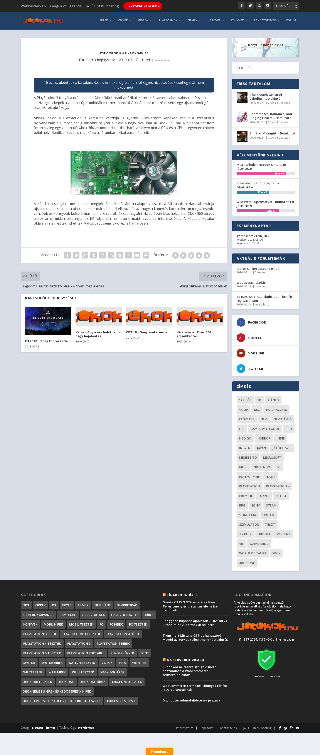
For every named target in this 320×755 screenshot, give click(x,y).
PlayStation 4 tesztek (42, 643)
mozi (243, 467)
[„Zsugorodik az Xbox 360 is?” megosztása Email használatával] (137, 255)
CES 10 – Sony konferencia (146, 332)
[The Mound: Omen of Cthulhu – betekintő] (242, 97)
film (264, 419)
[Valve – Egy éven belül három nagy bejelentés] (99, 316)
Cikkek (123, 20)
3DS (26, 605)
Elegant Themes (44, 728)
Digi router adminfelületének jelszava (191, 700)
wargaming (259, 544)
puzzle (263, 496)
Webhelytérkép (33, 6)
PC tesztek (283, 103)
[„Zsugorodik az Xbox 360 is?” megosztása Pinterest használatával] (102, 255)
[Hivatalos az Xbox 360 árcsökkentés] (200, 316)
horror (264, 438)
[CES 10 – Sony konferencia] (149, 316)
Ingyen (245, 448)
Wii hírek (139, 663)
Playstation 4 (278, 486)
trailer (245, 534)
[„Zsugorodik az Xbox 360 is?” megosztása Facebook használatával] (67, 255)
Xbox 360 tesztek (37, 682)
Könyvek (237, 20)
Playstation (249, 486)
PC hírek (116, 624)
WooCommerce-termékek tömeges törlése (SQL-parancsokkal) (195, 688)
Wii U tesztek (83, 672)
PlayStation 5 (79, 643)
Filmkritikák (126, 605)
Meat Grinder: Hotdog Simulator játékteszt (261, 167)
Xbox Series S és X (121, 701)
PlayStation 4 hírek (122, 634)
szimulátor (249, 524)
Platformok (168, 20)
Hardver (214, 20)
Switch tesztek (82, 663)
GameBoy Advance (38, 615)
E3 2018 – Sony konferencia (46, 341)
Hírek (104, 20)
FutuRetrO (87, 59)
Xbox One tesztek (127, 682)
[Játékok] (266, 630)
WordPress (86, 728)
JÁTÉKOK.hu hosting (102, 6)
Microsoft (272, 457)
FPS (241, 429)
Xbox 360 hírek (112, 672)
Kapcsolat (207, 728)
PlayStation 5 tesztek (42, 653)
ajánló (273, 400)
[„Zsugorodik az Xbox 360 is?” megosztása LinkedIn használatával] (111, 255)
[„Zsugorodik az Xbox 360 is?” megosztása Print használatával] (145, 255)
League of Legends (65, 6)
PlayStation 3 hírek (39, 634)
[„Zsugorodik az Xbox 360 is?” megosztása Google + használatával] (85, 255)
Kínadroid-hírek (182, 595)
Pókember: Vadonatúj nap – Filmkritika (258, 185)
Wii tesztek (32, 672)
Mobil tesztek (81, 624)
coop (243, 410)
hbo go (245, 438)
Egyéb (67, 605)
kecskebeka (262, 304)
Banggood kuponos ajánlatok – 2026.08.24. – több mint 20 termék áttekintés (195, 623)
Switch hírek (52, 663)
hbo (288, 429)
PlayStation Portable (85, 653)
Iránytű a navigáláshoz (265, 45)
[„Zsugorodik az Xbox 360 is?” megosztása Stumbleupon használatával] (128, 255)
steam (271, 505)
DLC (257, 410)
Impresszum (184, 728)
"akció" (245, 400)
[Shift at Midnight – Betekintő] (242, 136)
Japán (261, 448)
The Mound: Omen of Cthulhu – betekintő (266, 96)
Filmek (192, 20)
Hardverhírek (93, 615)
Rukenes (260, 272)
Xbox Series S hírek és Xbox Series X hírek (57, 691)
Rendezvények (265, 20)
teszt (270, 524)
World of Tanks (252, 553)
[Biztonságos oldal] (266, 672)
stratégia (247, 515)
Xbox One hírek (93, 682)
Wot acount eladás (251, 282)
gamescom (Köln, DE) (253, 236)
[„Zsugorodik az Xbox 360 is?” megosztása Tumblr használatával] (93, 255)
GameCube (67, 615)
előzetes (246, 419)
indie (281, 438)
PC (278, 467)
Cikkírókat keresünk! (142, 6)
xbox (276, 553)
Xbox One (247, 563)
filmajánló (283, 419)
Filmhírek (102, 605)
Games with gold (265, 429)
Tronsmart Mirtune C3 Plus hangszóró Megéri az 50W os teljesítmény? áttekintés (195, 637)
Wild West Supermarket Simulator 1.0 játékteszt (265, 204)
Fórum (291, 20)
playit (270, 477)
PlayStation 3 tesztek (81, 634)
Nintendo (262, 467)
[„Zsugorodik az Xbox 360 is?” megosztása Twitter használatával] (76, 255)
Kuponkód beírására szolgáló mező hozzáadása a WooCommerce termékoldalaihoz (190, 671)
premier (245, 496)
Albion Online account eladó (258, 269)
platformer (249, 477)
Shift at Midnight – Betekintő (272, 133)
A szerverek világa (185, 660)
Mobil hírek (53, 624)
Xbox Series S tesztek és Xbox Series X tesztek (62, 701)
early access (276, 410)
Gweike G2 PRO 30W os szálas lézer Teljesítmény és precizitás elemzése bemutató (190, 606)
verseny (283, 534)
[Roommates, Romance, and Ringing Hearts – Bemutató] (242, 116)
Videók (143, 20)
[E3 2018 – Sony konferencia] (48, 321)
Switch (268, 515)
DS (54, 605)
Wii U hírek (57, 672)
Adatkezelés (228, 728)
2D (259, 400)
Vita (122, 663)
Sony (255, 505)
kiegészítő (248, 457)
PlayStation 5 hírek (113, 643)
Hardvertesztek (125, 615)
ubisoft (264, 534)
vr (241, 544)
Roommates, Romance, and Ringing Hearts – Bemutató (271, 116)
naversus (260, 286)
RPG (242, 505)
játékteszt (281, 448)
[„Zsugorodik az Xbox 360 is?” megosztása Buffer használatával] (119, 255)
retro (281, 496)
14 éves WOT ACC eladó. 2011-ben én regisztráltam (264, 299)
